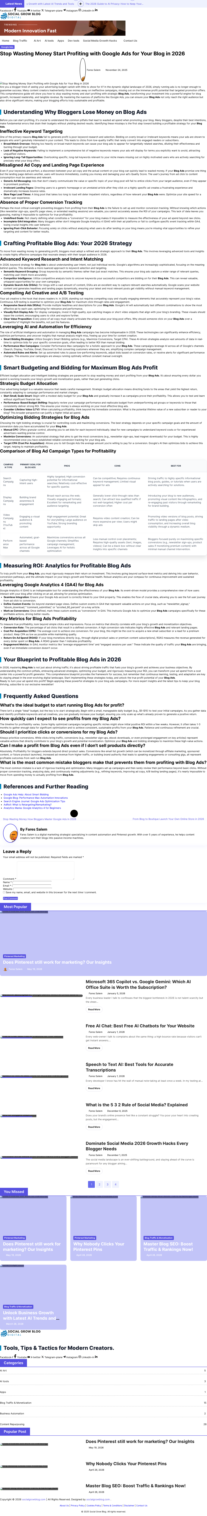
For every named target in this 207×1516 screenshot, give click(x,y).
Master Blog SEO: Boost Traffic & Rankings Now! (136, 1485)
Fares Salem (93, 70)
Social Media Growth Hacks (100, 40)
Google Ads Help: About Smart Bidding (26, 794)
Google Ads (7, 47)
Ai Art (37, 40)
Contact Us (130, 40)
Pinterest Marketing (14, 956)
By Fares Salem (33, 829)
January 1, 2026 (116, 1032)
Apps (60, 40)
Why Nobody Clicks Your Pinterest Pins (126, 1463)
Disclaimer (129, 1505)
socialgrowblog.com (33, 1499)
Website (7, 888)
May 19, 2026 (34, 969)
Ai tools (49, 40)
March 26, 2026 (14, 1323)
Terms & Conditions (112, 1505)
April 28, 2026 (84, 1255)
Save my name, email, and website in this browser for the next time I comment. (51, 892)
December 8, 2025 (117, 1110)
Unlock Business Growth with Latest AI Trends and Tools (29, 1318)
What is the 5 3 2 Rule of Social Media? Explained (137, 1104)
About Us (64, 1505)
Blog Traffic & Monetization (159, 1238)
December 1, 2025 (117, 1155)
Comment (9, 878)
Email (7, 885)
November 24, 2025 (116, 70)
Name (7, 882)
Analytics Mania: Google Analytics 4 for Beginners (32, 807)
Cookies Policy (94, 1505)
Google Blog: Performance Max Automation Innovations (36, 797)
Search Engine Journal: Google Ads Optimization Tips (34, 801)
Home (5, 40)
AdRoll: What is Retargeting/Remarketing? (28, 804)
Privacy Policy (78, 1505)
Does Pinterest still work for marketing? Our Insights (57, 962)
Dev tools (73, 40)
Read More (94, 1009)
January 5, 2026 (116, 993)
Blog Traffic (20, 40)
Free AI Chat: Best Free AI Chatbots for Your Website (140, 1025)
